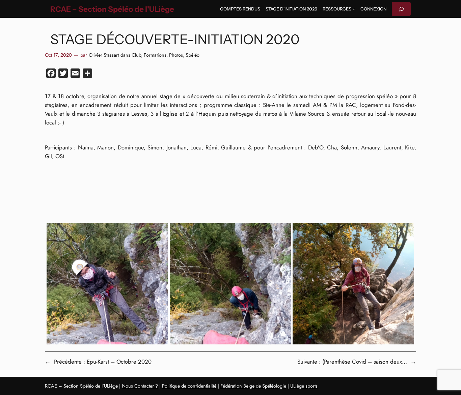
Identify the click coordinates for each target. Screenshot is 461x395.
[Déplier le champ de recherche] (401, 9)
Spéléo (192, 55)
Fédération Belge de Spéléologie (253, 386)
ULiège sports (304, 386)
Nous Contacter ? (140, 386)
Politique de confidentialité (189, 386)
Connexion (373, 8)
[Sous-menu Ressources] (353, 9)
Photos (176, 55)
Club (136, 55)
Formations (155, 55)
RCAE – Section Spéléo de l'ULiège (112, 9)
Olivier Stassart (104, 55)
